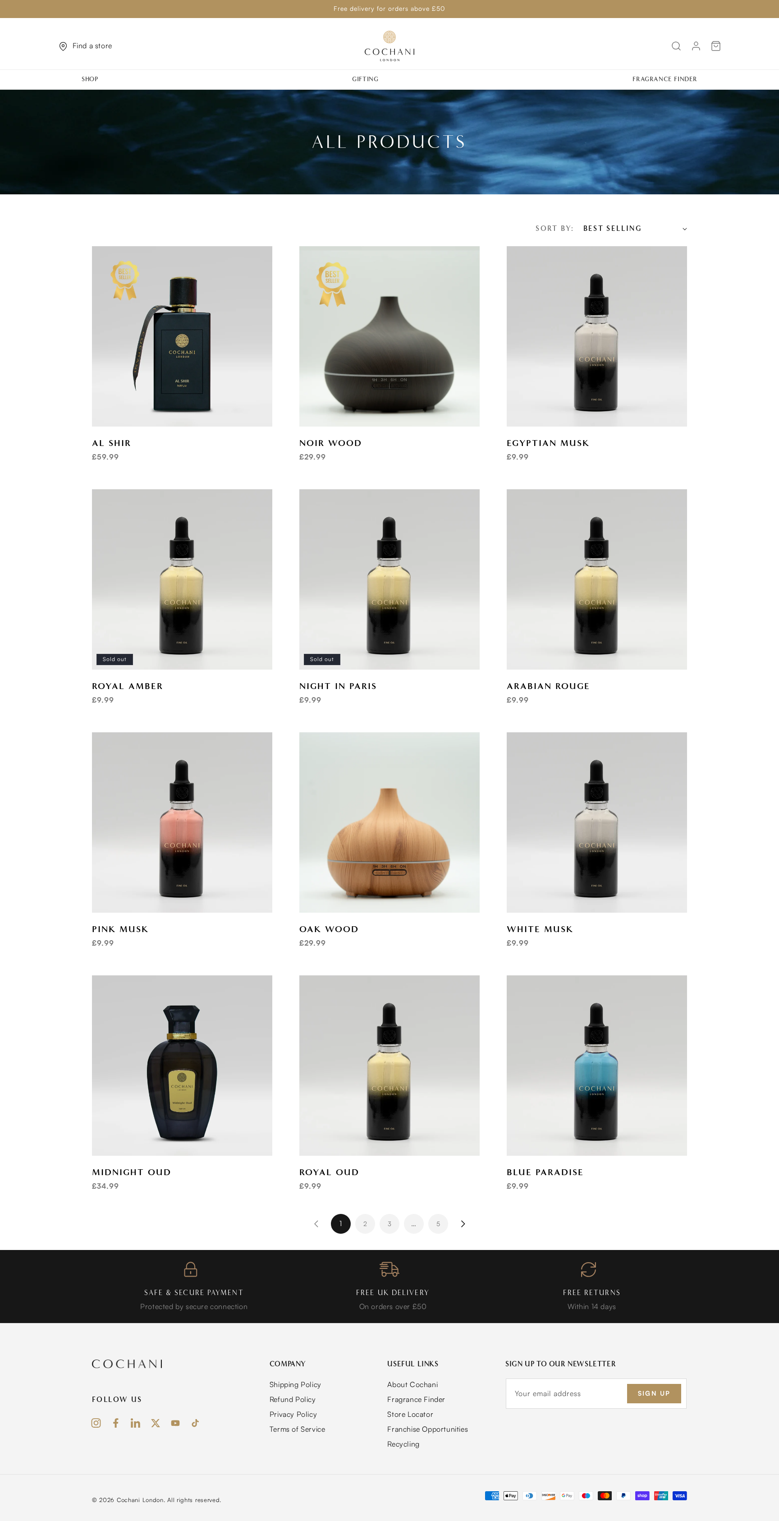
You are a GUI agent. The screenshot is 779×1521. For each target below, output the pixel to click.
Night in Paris (338, 685)
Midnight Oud (131, 1172)
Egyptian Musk (548, 442)
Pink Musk (120, 929)
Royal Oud (329, 1172)
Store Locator (410, 1414)
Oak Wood (329, 929)
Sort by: (555, 228)
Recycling (403, 1443)
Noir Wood (330, 442)
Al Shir (111, 442)
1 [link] (340, 1223)
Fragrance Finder (416, 1399)
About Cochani (412, 1384)
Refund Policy (293, 1399)
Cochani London (140, 1499)
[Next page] (462, 1224)
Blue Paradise (545, 1172)
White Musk (540, 929)
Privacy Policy (293, 1414)
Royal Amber (127, 685)
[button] (93, 79)
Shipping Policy (295, 1384)
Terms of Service (297, 1429)
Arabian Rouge (548, 685)
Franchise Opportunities (427, 1429)
